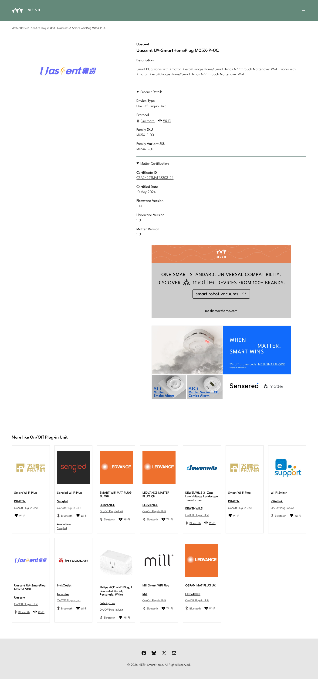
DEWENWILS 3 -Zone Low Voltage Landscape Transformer (201, 496)
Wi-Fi (167, 121)
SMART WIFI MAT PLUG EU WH (115, 494)
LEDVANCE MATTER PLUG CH (155, 494)
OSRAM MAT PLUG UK (200, 585)
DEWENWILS (194, 508)
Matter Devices (20, 28)
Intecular (63, 594)
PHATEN (20, 501)
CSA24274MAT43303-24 (154, 178)
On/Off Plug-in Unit (43, 28)
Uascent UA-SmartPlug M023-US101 (30, 587)
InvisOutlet (64, 585)
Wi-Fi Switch (279, 492)
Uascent (142, 44)
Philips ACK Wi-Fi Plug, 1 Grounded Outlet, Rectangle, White (116, 591)
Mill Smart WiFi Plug (155, 585)
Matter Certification (154, 164)
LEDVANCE (107, 505)
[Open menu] (303, 10)
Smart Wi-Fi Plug (25, 492)
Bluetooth (148, 121)
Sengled (62, 501)
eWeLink (277, 501)
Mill (144, 594)
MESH (34, 10)
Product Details (151, 92)
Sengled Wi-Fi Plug (69, 492)
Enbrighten (107, 603)
